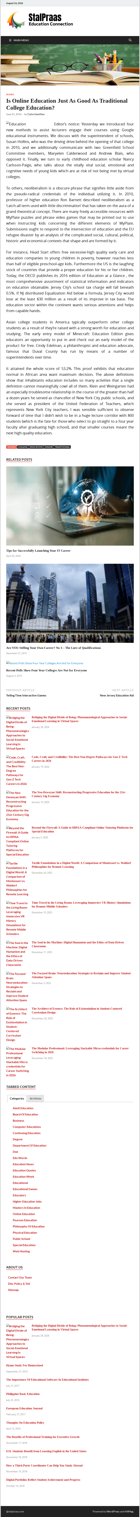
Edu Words (20, 1158)
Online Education (24, 1214)
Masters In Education (26, 1207)
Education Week (23, 1176)
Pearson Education (25, 1220)
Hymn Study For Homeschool (24, 1365)
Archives (35, 1098)
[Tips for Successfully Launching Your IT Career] (70, 507)
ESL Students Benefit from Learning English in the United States (46, 1451)
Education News (23, 1164)
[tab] (17, 1098)
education (36, 447)
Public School (21, 1238)
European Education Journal (24, 1408)
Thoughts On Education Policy (25, 1422)
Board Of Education (25, 1114)
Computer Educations (27, 1126)
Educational (20, 1182)
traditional (62, 447)
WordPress (113, 1511)
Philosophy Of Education (29, 1226)
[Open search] (130, 40)
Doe (15, 1151)
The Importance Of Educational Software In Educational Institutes (47, 1379)
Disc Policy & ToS (19, 1283)
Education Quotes (24, 1170)
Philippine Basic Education (23, 1393)
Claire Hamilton (35, 114)
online (49, 447)
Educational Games (25, 1189)
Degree (10, 94)
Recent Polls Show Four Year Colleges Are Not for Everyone (46, 670)
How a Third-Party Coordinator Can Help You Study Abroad (44, 1465)
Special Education (24, 1245)
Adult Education (23, 1108)
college (23, 447)
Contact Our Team (20, 1277)
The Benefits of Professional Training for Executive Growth (42, 1436)
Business (18, 1120)
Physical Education (25, 1232)
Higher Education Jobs (27, 1201)
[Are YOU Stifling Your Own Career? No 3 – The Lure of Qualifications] (70, 604)
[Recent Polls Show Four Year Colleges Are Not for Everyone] (44, 664)
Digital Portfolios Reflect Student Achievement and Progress (43, 1479)
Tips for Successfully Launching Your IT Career (38, 550)
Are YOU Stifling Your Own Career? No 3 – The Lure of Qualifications (53, 648)
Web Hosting (21, 1251)
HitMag (129, 1511)
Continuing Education (26, 1133)
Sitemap (13, 1290)
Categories (17, 1098)
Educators (19, 1195)
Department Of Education (29, 1145)
